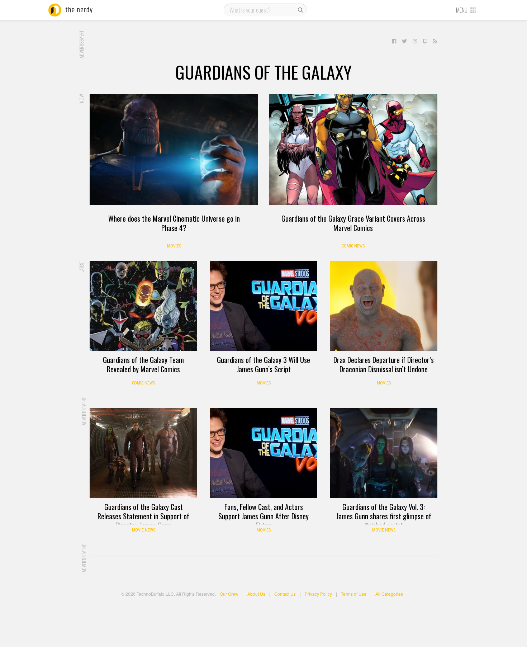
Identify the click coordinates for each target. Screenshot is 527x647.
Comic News (353, 246)
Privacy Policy (318, 594)
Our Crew (229, 594)
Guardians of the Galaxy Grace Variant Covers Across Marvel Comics (353, 223)
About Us (256, 594)
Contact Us (285, 594)
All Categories (389, 594)
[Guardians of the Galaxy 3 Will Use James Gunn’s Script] (263, 306)
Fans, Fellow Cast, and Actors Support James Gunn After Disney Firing (263, 516)
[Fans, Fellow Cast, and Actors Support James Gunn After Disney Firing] (263, 453)
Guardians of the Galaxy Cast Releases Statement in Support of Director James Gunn (143, 516)
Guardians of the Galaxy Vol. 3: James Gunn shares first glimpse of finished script (383, 516)
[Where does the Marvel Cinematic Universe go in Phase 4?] (174, 149)
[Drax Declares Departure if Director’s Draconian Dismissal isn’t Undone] (383, 306)
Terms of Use (353, 594)
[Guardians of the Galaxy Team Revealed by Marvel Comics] (143, 306)
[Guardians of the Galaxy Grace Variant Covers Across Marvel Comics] (353, 149)
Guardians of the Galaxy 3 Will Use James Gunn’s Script (263, 364)
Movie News (143, 530)
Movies (174, 246)
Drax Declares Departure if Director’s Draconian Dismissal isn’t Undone (383, 364)
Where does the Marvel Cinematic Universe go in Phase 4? (174, 223)
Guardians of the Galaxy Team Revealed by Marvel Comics (143, 364)
